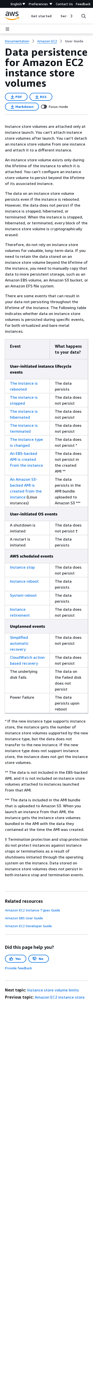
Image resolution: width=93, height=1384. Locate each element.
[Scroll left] (27, 16)
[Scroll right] (71, 16)
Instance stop (22, 567)
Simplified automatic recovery (19, 643)
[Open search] (83, 16)
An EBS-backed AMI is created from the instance (26, 459)
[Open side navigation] (7, 29)
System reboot (23, 595)
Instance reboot (24, 581)
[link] (74, 41)
